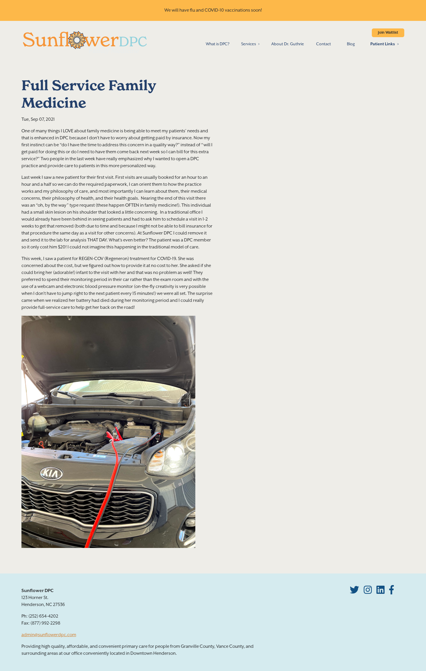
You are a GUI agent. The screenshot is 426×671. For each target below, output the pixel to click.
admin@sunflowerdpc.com (48, 634)
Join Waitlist (388, 32)
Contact (323, 44)
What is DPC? (218, 44)
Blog (351, 44)
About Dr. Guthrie (287, 44)
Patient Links (382, 44)
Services (248, 44)
